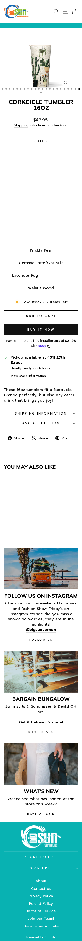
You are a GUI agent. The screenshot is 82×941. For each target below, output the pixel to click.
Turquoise (25, 150)
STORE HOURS (40, 857)
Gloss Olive (61, 175)
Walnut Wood (41, 288)
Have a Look (41, 814)
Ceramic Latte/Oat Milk (41, 263)
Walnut (34, 175)
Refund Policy (41, 903)
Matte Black (55, 150)
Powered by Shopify (41, 937)
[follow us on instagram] (41, 568)
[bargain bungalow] (41, 672)
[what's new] (41, 764)
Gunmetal (25, 162)
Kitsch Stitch (58, 275)
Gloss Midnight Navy (41, 187)
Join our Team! (41, 918)
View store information (28, 376)
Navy (15, 175)
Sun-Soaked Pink (41, 213)
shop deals (41, 732)
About (41, 880)
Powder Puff (58, 237)
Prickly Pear (41, 250)
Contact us (41, 888)
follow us (41, 640)
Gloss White (54, 162)
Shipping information (41, 413)
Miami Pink (63, 200)
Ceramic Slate (25, 237)
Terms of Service (41, 911)
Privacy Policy (41, 896)
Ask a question (41, 423)
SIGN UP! (40, 868)
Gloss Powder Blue (26, 200)
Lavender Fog (25, 275)
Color (41, 141)
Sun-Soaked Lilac (41, 225)
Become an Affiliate (41, 926)
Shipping (21, 125)
